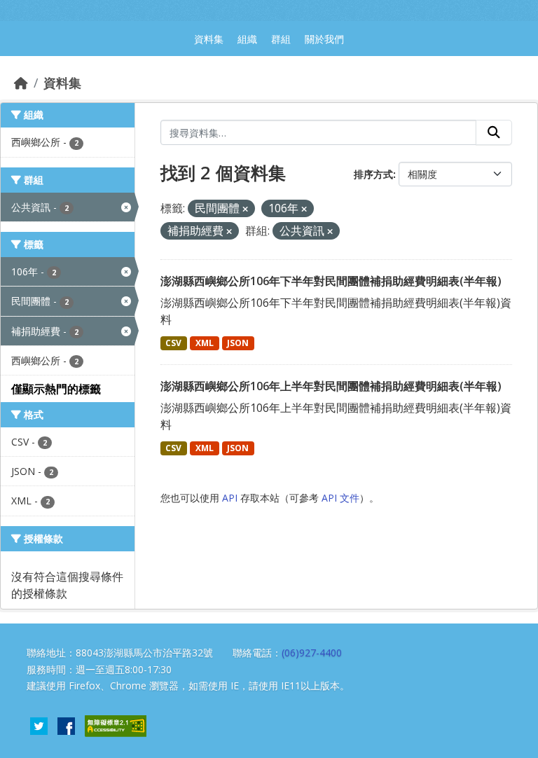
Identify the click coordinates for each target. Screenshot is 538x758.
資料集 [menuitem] (208, 39)
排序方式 (373, 174)
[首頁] (21, 82)
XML (204, 343)
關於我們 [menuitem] (324, 39)
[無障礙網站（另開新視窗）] (115, 725)
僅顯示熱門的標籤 (56, 389)
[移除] (245, 209)
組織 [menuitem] (247, 39)
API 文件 (340, 497)
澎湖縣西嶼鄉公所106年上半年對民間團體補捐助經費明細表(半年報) (331, 386)
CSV (173, 343)
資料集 (62, 82)
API (229, 497)
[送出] (494, 132)
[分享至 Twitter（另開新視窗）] (39, 725)
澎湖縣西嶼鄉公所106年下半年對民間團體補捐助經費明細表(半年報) (331, 281)
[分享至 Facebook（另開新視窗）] (66, 725)
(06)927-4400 (312, 652)
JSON (238, 343)
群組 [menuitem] (281, 39)
